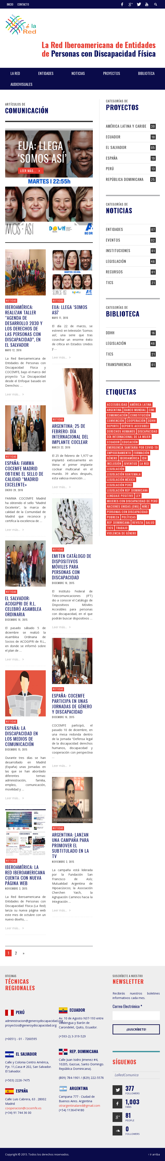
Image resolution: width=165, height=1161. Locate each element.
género (112, 458)
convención (115, 420)
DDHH (110, 332)
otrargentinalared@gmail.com (79, 1105)
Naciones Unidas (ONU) (123, 506)
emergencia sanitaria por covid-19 (132, 447)
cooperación (136, 420)
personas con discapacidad (127, 511)
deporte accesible (135, 426)
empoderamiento (119, 452)
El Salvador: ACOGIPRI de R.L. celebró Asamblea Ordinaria (23, 606)
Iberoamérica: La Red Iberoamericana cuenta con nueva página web (25, 875)
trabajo (122, 527)
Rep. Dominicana (118, 522)
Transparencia (118, 364)
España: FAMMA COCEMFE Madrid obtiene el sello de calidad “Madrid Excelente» (24, 474)
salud (150, 522)
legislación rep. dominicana (127, 490)
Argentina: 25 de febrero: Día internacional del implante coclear (70, 433)
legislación (115, 468)
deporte (113, 426)
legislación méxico (121, 479)
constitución (140, 415)
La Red (144, 463)
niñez (146, 506)
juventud (130, 463)
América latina (140, 404)
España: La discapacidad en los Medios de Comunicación (21, 736)
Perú (110, 168)
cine (152, 409)
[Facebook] (122, 4)
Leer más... (13, 394)
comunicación (117, 415)
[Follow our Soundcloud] (117, 1130)
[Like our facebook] (117, 1103)
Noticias (58, 419)
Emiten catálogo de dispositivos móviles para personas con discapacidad (71, 566)
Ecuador (113, 136)
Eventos (113, 240)
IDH (144, 458)
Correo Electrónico (127, 1006)
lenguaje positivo (120, 495)
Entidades (114, 229)
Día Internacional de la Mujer (129, 436)
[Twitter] (138, 4)
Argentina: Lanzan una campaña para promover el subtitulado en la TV (70, 845)
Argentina (114, 409)
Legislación (116, 261)
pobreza (113, 517)
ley (138, 495)
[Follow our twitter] (117, 1090)
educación (130, 442)
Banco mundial (135, 409)
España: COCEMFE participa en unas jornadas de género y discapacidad (72, 703)
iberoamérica (129, 458)
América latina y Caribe (126, 126)
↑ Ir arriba (154, 1154)
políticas (129, 517)
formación (141, 452)
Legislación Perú (119, 485)
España (112, 158)
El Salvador (116, 147)
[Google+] (130, 4)
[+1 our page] (117, 1117)
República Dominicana (125, 179)
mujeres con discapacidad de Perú (132, 501)
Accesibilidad (117, 404)
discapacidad (147, 431)
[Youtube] (147, 4)
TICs (109, 282)
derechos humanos (121, 431)
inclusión (114, 463)
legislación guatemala (124, 474)
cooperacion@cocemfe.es (23, 1108)
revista (137, 522)
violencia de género (121, 533)
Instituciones (118, 250)
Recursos (114, 271)
